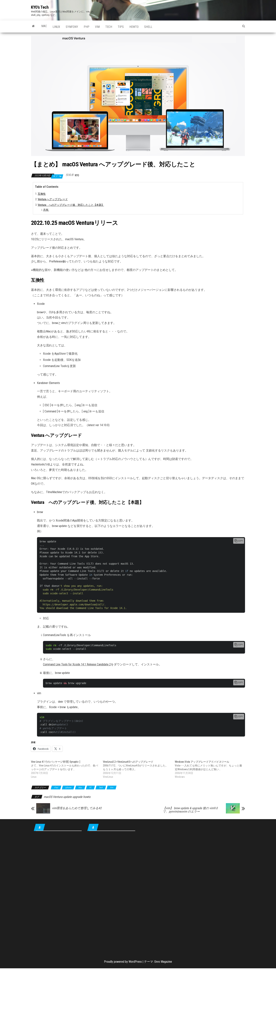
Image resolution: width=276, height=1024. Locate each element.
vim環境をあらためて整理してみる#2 (77, 808)
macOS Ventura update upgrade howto (67, 797)
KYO (77, 175)
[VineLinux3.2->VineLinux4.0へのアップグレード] (139, 769)
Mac (44, 26)
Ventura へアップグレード (53, 199)
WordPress (135, 961)
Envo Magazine (163, 961)
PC (90, 787)
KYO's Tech (40, 7)
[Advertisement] (58, 892)
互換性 (42, 193)
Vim (97, 27)
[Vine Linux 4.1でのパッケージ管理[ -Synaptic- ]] (67, 769)
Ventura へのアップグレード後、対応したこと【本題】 (71, 205)
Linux (56, 27)
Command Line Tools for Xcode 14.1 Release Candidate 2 (77, 664)
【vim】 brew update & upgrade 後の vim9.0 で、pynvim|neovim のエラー (190, 810)
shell (148, 27)
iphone (68, 787)
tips (121, 27)
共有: (46, 209)
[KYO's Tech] (33, 26)
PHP (86, 27)
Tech (108, 27)
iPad (56, 787)
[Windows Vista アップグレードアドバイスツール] (211, 769)
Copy (240, 541)
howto (134, 27)
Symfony (72, 27)
